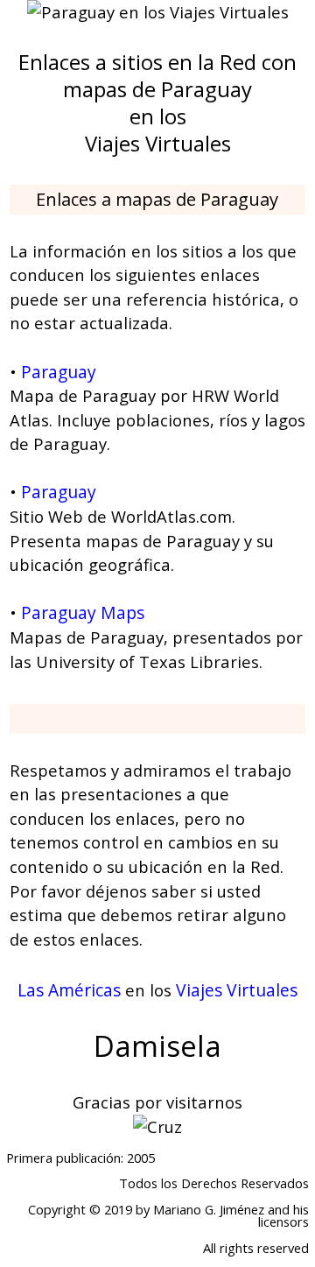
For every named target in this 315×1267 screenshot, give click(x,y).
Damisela (157, 1046)
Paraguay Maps (82, 612)
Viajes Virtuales (237, 990)
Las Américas (69, 990)
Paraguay (58, 372)
